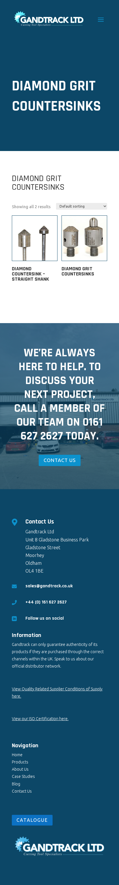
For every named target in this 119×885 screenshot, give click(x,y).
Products (20, 762)
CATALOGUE (32, 820)
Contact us (60, 460)
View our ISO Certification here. (40, 718)
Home (17, 754)
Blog (16, 784)
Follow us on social (44, 618)
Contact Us (22, 791)
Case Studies (23, 776)
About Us (20, 769)
